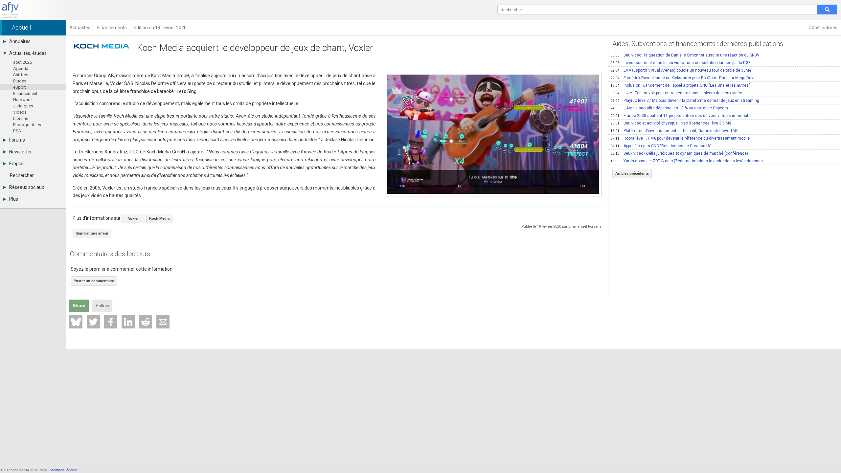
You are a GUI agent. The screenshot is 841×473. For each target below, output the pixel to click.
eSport (19, 87)
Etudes (19, 81)
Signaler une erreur (92, 233)
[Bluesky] (75, 321)
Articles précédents (632, 173)
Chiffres (20, 74)
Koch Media (159, 218)
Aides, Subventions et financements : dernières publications (697, 44)
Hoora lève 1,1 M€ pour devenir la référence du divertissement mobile (680, 138)
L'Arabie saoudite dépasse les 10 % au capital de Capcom (669, 108)
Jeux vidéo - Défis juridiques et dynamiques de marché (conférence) (679, 153)
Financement (25, 93)
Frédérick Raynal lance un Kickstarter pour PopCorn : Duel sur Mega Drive (683, 78)
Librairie (20, 118)
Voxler (133, 218)
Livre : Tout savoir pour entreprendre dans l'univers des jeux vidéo (676, 93)
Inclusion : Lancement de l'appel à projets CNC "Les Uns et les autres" (680, 85)
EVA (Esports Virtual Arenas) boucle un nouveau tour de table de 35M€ (680, 70)
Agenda (20, 68)
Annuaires (20, 41)
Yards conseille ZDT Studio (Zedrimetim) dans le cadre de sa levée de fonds (686, 161)
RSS (17, 130)
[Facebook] (110, 321)
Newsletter (20, 151)
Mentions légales (63, 470)
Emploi (16, 163)
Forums (17, 140)
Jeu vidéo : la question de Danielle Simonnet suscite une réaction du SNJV (685, 55)
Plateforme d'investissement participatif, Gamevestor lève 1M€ (674, 130)
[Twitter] (93, 321)
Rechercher (22, 175)
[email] (163, 321)
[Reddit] (145, 321)
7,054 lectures (822, 27)
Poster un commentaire (94, 281)
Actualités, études (28, 53)
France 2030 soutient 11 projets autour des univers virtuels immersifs (680, 115)
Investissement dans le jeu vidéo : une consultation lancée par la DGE (680, 62)
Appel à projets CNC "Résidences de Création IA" (660, 146)
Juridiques (23, 105)
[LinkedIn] (128, 321)
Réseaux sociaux (26, 187)
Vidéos (20, 112)
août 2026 (22, 62)
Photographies (27, 124)
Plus (13, 199)
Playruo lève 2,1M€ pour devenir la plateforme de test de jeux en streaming (684, 100)
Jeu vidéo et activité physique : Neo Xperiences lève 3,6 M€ (670, 123)
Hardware (22, 99)
